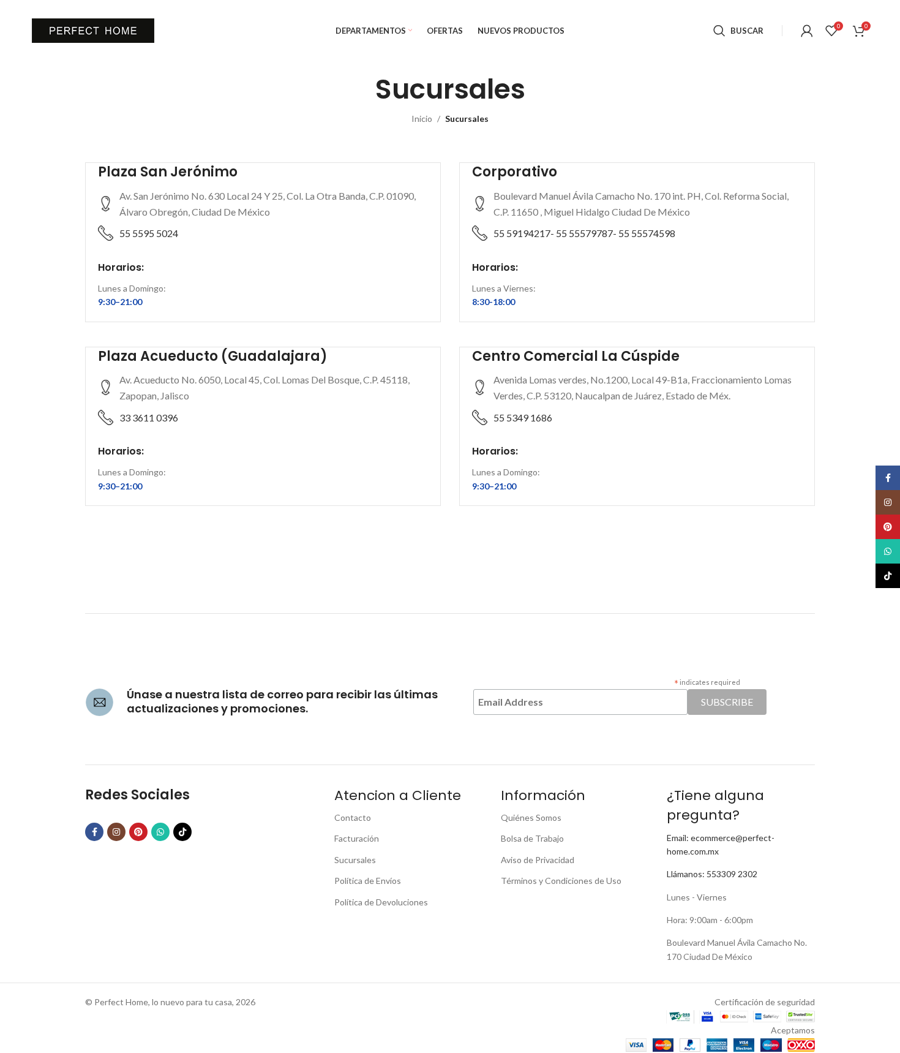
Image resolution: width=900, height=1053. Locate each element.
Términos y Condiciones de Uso (561, 880)
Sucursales (355, 860)
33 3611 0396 (148, 417)
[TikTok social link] (182, 832)
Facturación (356, 838)
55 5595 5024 (148, 233)
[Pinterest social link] (138, 832)
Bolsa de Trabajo (532, 838)
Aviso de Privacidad (537, 860)
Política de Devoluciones (381, 902)
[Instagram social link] (116, 832)
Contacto (352, 817)
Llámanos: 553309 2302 (712, 874)
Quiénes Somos (531, 817)
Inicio (421, 118)
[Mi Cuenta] (807, 30)
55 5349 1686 (522, 417)
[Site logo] (93, 30)
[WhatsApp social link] (160, 832)
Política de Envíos (367, 880)
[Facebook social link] (94, 832)
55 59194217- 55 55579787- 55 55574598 (584, 233)
